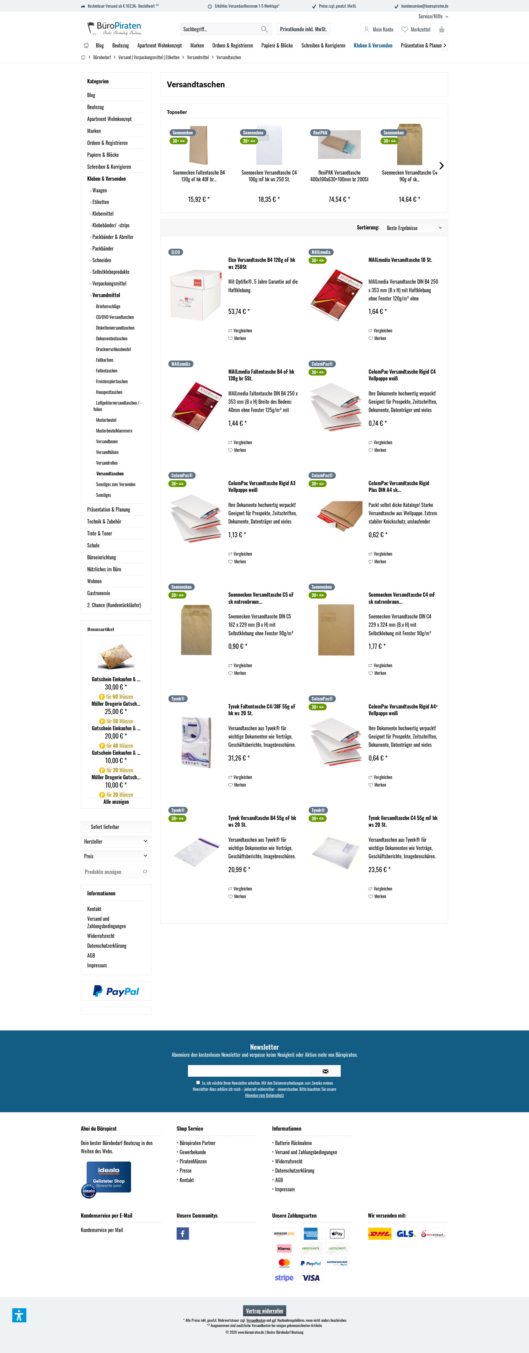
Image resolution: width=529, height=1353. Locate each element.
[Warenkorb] (441, 29)
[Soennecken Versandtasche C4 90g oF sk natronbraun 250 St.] (410, 144)
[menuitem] (431, 16)
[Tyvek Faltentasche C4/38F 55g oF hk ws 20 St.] (196, 741)
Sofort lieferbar (105, 826)
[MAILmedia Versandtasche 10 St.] (336, 295)
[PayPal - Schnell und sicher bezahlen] (116, 991)
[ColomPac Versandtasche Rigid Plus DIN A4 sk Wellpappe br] (336, 518)
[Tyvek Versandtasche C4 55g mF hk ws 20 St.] (336, 853)
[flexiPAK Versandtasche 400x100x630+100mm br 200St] (339, 144)
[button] (19, 1315)
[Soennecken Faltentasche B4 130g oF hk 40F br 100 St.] (199, 144)
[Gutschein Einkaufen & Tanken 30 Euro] (116, 657)
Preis (88, 856)
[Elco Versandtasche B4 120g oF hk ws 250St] (196, 295)
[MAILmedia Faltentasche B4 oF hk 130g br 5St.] (196, 407)
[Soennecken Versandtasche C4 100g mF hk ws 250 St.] (269, 144)
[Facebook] (183, 1233)
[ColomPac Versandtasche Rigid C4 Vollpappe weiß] (336, 407)
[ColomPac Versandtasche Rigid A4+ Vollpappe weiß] (336, 741)
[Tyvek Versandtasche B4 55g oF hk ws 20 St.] (196, 853)
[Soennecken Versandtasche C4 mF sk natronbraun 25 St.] (336, 630)
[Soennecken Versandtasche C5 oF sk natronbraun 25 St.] (196, 630)
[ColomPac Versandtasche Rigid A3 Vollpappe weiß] (196, 518)
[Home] (86, 45)
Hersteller (93, 841)
